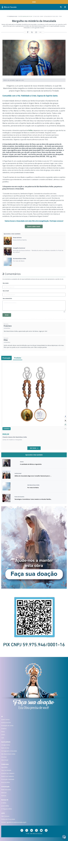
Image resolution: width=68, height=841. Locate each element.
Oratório (3, 728)
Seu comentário (7, 298)
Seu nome (5, 283)
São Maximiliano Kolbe (26, 16)
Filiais (3, 731)
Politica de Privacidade (8, 819)
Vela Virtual (4, 760)
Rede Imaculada (6, 789)
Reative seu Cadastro (7, 776)
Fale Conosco (5, 816)
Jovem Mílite (5, 806)
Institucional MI (6, 722)
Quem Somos (5, 719)
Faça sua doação (6, 770)
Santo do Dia (5, 748)
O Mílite (3, 803)
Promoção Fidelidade (7, 779)
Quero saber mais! (33, 226)
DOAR (34, 2)
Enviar (7, 315)
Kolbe (30, 130)
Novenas (4, 757)
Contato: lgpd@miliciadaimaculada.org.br (13, 822)
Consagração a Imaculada (9, 751)
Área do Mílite (5, 782)
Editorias (4, 792)
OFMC (3, 734)
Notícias (3, 795)
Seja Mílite (4, 767)
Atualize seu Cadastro (7, 773)
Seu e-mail (6, 291)
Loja (2, 738)
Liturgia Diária (5, 745)
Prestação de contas (7, 725)
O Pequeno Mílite (6, 809)
